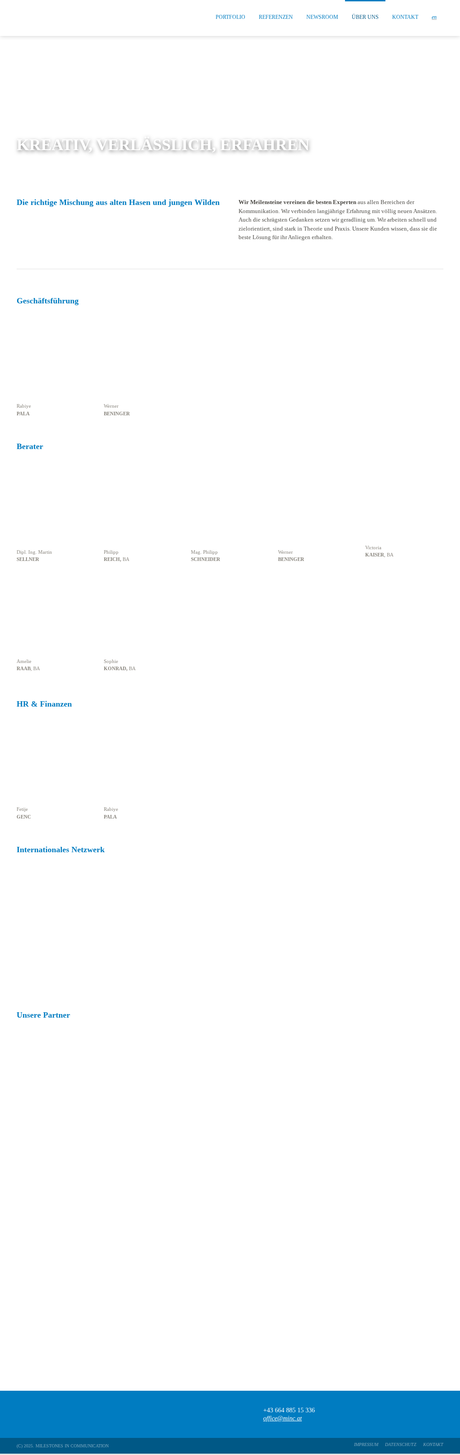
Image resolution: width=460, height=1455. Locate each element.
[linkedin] (439, 1414)
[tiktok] (404, 1414)
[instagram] (421, 1414)
